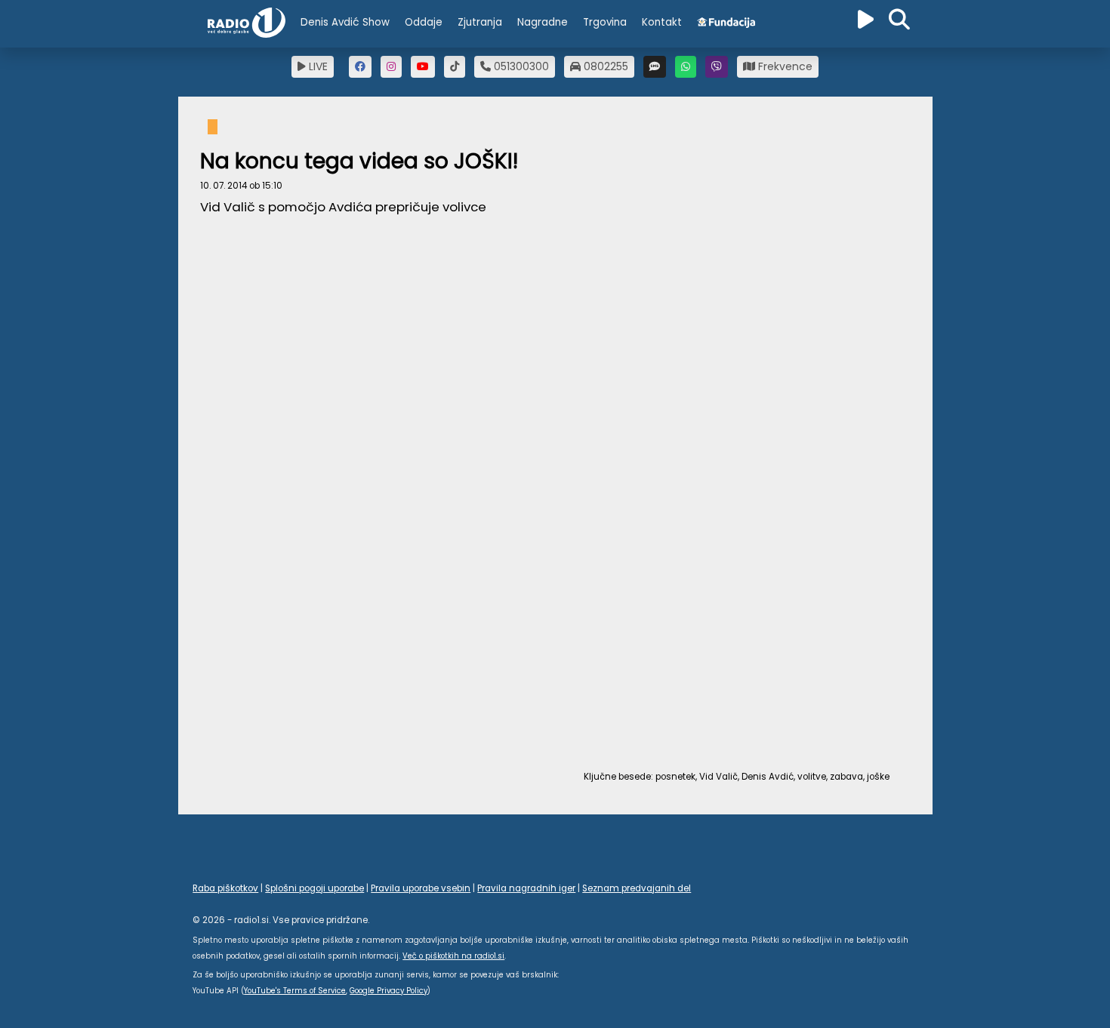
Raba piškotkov (225, 888)
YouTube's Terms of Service (295, 991)
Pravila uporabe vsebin (420, 888)
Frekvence (783, 66)
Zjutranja (480, 22)
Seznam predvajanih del (636, 888)
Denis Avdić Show (345, 22)
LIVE (317, 66)
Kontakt (662, 22)
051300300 (520, 66)
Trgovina (605, 22)
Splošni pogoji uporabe (314, 888)
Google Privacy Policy (388, 991)
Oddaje (423, 22)
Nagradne (542, 22)
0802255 (604, 66)
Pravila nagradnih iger (526, 888)
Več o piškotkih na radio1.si (453, 956)
